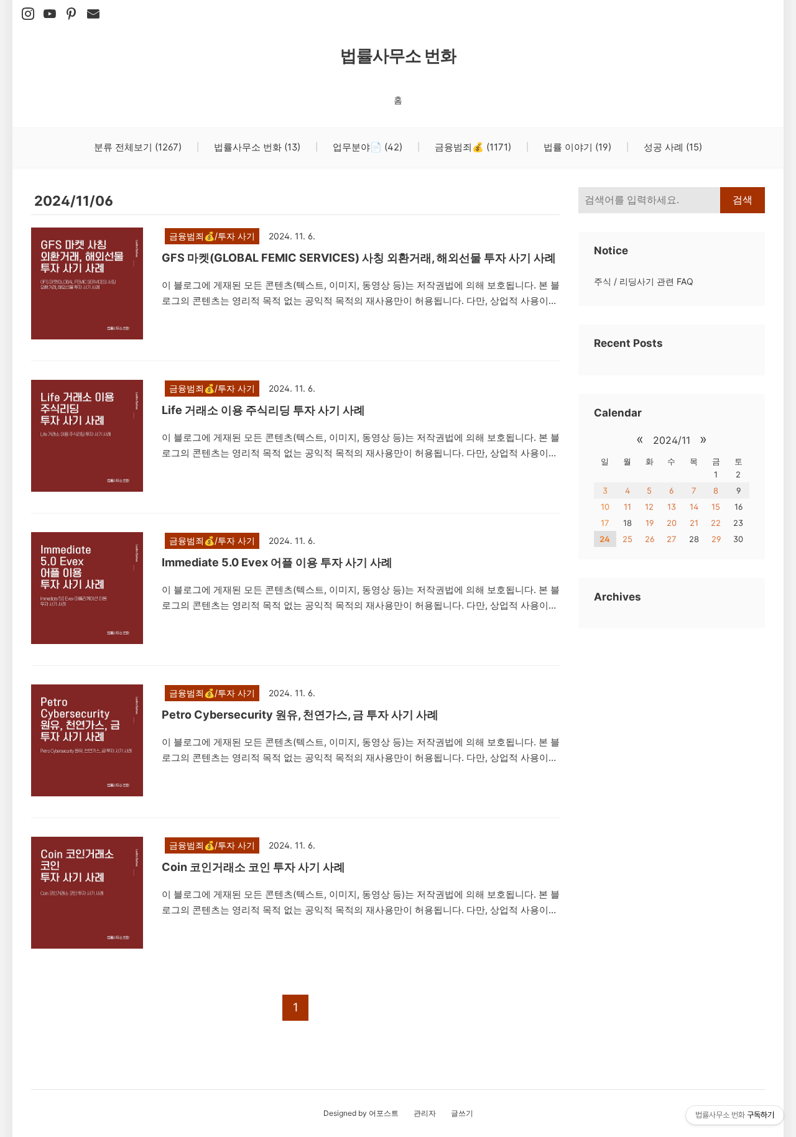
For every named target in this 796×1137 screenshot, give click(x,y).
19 (650, 523)
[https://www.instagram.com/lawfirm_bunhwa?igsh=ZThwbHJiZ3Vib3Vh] (28, 14)
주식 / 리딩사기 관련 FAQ (643, 281)
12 (649, 507)
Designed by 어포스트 (361, 1113)
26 (649, 539)
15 (715, 507)
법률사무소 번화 (398, 55)
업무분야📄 (366, 147)
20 (672, 523)
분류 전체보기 (138, 147)
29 (716, 539)
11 (627, 507)
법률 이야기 (576, 147)
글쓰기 (462, 1113)
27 (671, 539)
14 (694, 507)
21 (694, 523)
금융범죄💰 (471, 147)
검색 (742, 200)
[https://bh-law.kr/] (71, 14)
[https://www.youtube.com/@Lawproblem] (49, 14)
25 (627, 539)
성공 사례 (671, 147)
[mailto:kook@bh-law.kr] (93, 14)
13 (671, 507)
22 (716, 523)
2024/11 (671, 440)
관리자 (425, 1113)
